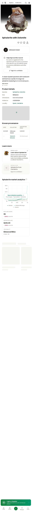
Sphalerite (16, 92)
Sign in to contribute (17, 70)
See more (5, 83)
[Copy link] (27, 151)
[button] (16, 112)
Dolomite (22, 92)
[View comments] (21, 43)
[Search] (25, 2)
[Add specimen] (16, 508)
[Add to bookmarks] (24, 43)
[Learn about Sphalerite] (15, 155)
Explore (11, 3)
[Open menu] (2, 2)
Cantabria (20, 103)
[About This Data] (26, 179)
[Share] (27, 43)
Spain (14, 103)
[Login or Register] (29, 3)
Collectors (18, 3)
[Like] (18, 43)
